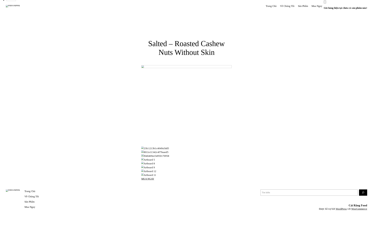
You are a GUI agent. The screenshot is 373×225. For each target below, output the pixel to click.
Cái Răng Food (358, 205)
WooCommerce (359, 209)
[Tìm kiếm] (363, 192)
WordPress (341, 209)
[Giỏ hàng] (325, 1)
